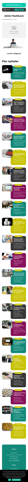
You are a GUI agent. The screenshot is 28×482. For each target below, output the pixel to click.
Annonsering (14, 468)
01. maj (18, 150)
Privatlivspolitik (16, 479)
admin (15, 19)
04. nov (18, 304)
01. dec (18, 270)
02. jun (18, 82)
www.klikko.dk (15, 460)
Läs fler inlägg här (14, 53)
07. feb (18, 167)
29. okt (18, 355)
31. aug (18, 407)
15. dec (18, 184)
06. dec (18, 236)
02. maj (18, 133)
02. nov (18, 321)
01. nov (18, 338)
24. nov (18, 287)
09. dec (18, 219)
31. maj (18, 99)
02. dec (18, 253)
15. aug (18, 66)
